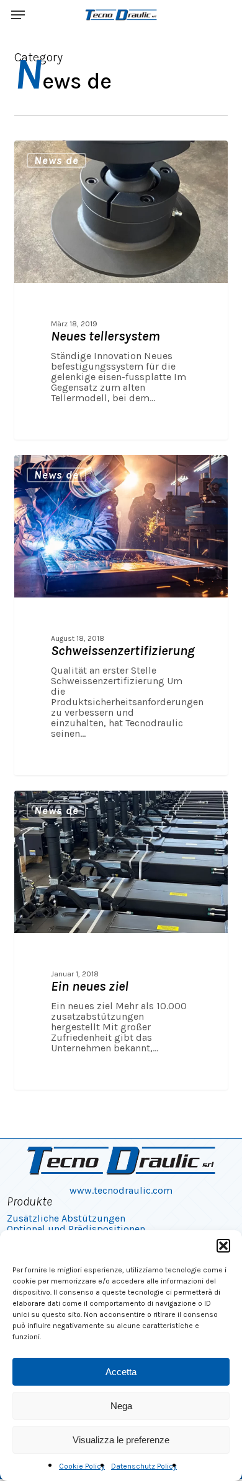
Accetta (121, 1371)
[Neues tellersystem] (120, 290)
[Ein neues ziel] (120, 940)
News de (56, 160)
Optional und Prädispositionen (76, 1229)
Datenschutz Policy (144, 1466)
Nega (121, 1406)
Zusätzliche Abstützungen (66, 1218)
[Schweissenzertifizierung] (120, 615)
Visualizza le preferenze (121, 1440)
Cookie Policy (82, 1466)
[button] (223, 1246)
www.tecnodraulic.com (121, 1190)
